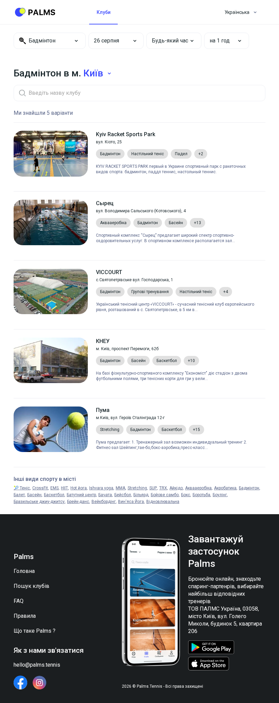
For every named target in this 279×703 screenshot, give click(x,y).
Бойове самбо (165, 494)
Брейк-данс (78, 501)
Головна (24, 571)
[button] (111, 40)
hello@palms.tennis (37, 665)
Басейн (34, 494)
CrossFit (40, 488)
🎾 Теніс (22, 488)
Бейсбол (122, 494)
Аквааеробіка (198, 488)
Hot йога (78, 488)
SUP (153, 488)
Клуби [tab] (104, 12)
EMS (54, 488)
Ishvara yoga (101, 488)
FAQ (18, 601)
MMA (120, 488)
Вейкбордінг (104, 501)
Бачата (105, 494)
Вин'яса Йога (131, 501)
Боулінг (220, 494)
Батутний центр (81, 494)
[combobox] (50, 41)
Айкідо (176, 488)
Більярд (140, 494)
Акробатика (225, 488)
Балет (19, 494)
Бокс (185, 494)
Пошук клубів (31, 586)
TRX (163, 488)
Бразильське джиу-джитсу (39, 501)
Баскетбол (54, 494)
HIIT (64, 488)
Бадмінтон (249, 488)
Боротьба (201, 494)
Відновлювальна (162, 501)
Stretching (137, 488)
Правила (25, 616)
